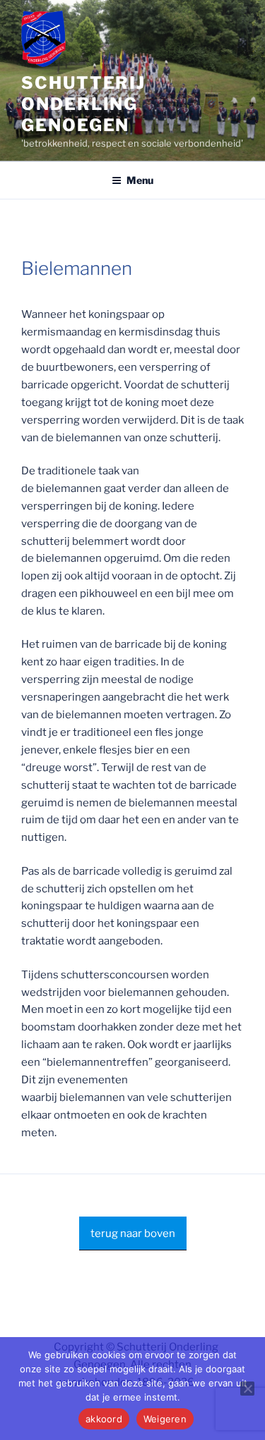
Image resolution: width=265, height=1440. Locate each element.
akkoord (104, 1418)
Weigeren (165, 1418)
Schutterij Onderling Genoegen (83, 104)
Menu (139, 180)
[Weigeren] (247, 1388)
